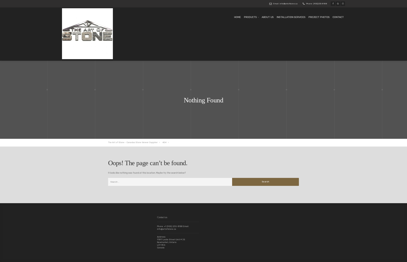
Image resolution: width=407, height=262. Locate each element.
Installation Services (291, 17)
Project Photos (319, 17)
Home (237, 17)
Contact (338, 17)
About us (268, 17)
